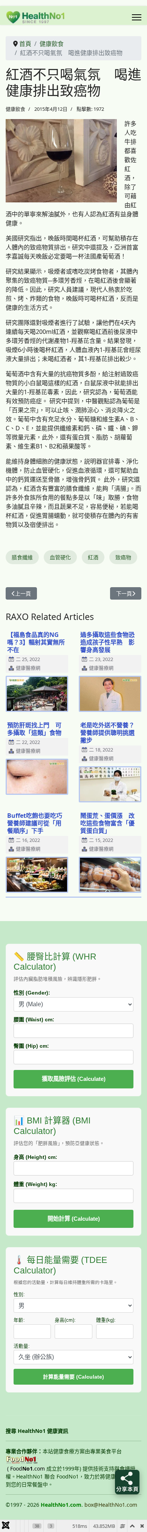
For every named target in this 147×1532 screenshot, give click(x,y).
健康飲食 (15, 109)
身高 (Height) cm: (35, 1157)
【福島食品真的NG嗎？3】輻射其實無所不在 (36, 642)
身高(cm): (65, 1320)
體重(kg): (106, 1320)
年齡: (19, 1320)
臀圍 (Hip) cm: (31, 1046)
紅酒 (93, 557)
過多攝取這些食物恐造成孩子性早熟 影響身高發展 (107, 642)
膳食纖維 (22, 557)
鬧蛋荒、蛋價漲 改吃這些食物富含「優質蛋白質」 (107, 823)
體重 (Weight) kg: (35, 1184)
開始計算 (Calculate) (73, 1218)
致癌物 (123, 557)
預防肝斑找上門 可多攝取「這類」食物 (34, 729)
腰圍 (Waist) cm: (34, 1019)
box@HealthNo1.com (110, 1504)
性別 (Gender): (32, 993)
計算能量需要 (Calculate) (73, 1377)
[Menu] (136, 17)
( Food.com (26, 1468)
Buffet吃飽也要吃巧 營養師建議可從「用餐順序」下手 (37, 823)
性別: (19, 1294)
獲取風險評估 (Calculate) (74, 1079)
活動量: (22, 1346)
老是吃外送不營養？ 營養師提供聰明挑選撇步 (110, 732)
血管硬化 (60, 557)
